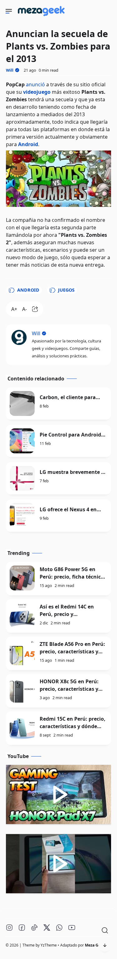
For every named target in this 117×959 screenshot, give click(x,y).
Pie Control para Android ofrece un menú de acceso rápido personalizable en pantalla (72, 434)
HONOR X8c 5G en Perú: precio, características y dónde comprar (69, 689)
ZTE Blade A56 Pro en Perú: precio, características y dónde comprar (72, 651)
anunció (35, 84)
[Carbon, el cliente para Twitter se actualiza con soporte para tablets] (22, 403)
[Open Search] (105, 930)
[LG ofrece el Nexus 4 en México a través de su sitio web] (22, 515)
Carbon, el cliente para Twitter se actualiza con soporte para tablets (69, 397)
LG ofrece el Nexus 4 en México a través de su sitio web (72, 509)
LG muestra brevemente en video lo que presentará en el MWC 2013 (73, 472)
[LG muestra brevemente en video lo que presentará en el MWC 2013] (22, 478)
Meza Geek (95, 945)
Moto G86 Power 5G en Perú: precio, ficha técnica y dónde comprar (72, 577)
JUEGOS (66, 290)
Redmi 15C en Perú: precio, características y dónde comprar (72, 726)
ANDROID (28, 290)
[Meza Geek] (42, 17)
